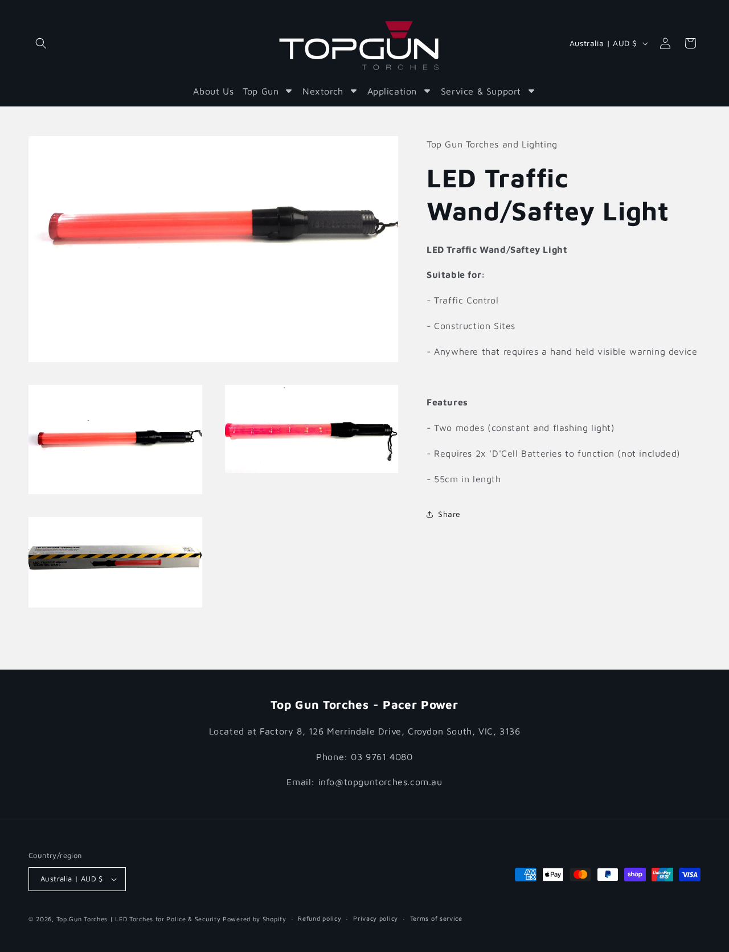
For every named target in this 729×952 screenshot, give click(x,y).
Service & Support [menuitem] (481, 91)
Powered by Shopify (254, 918)
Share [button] (449, 514)
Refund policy (319, 918)
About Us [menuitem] (213, 91)
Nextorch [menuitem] (322, 91)
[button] (41, 43)
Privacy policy (375, 918)
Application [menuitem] (392, 91)
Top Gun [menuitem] (261, 91)
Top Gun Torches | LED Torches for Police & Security (139, 918)
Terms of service (436, 918)
